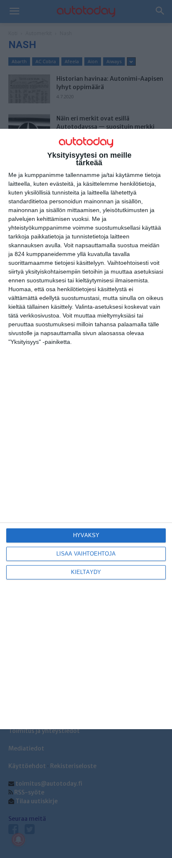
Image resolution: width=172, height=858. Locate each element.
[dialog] (86, 429)
